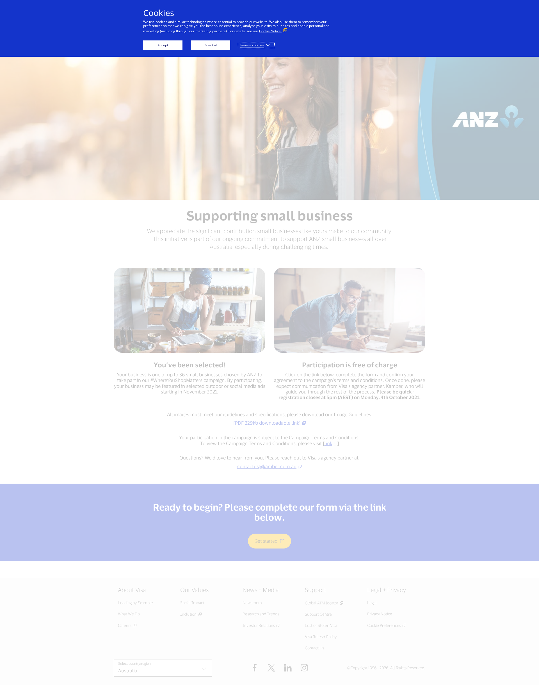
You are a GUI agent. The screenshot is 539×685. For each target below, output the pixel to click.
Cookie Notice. (270, 31)
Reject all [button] (211, 45)
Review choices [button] (252, 45)
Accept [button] (162, 45)
